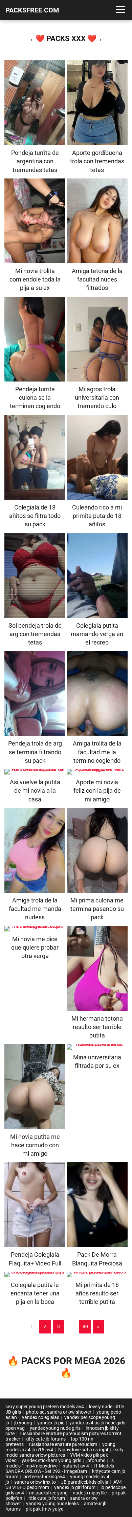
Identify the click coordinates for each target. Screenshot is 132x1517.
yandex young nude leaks (52, 1503)
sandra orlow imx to (35, 1482)
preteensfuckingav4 (44, 1476)
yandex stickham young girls (51, 1460)
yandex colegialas (40, 1417)
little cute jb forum (46, 1498)
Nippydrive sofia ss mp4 (83, 1449)
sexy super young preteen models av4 (44, 1406)
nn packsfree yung (48, 1492)
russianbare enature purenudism (63, 1444)
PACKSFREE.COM (32, 10)
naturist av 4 (76, 1466)
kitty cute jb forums (45, 1439)
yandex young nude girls (55, 1428)
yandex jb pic (50, 1422)
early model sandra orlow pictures (64, 1452)
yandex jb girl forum (74, 1487)
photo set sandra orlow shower (58, 1412)
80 (85, 1326)
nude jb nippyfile (90, 1492)
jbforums (95, 1460)
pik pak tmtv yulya (45, 1509)
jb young (23, 1422)
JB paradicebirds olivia (84, 1482)
